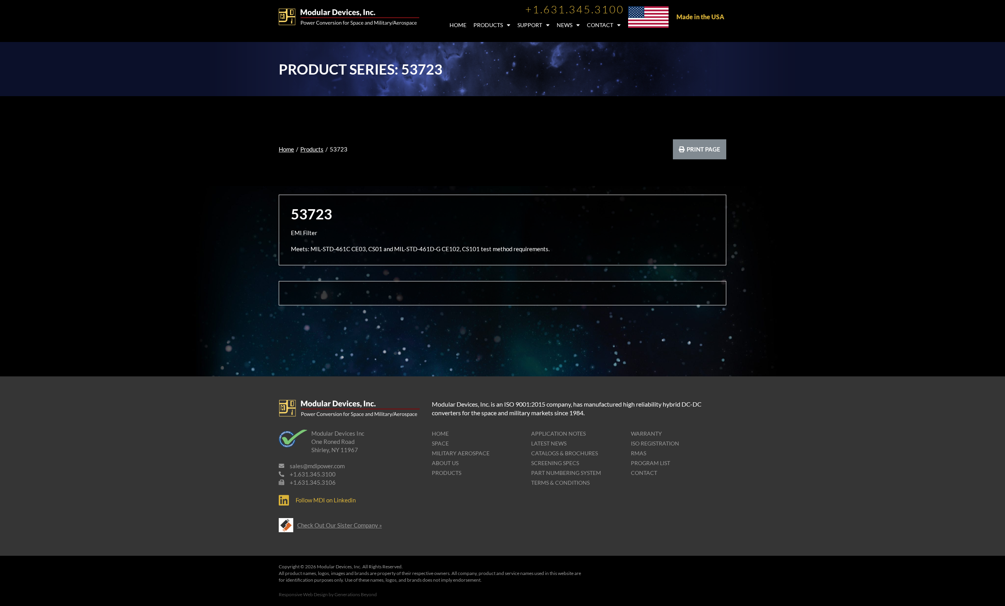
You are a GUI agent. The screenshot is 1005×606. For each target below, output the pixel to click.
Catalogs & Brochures (564, 453)
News (564, 25)
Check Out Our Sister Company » (339, 525)
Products (488, 25)
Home (458, 25)
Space (440, 443)
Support (529, 25)
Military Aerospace (461, 453)
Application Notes (558, 433)
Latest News (548, 443)
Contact (600, 25)
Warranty (646, 433)
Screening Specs (555, 463)
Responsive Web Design (303, 594)
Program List (650, 463)
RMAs (638, 453)
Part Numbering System (566, 472)
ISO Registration (655, 443)
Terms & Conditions (560, 482)
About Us (445, 463)
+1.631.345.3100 (574, 9)
